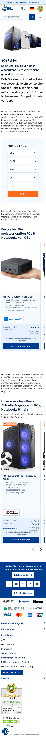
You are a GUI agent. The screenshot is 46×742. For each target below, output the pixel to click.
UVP (32, 521)
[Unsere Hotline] (23, 9)
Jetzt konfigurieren (21, 346)
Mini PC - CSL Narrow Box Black (18, 296)
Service (5, 678)
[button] (41, 356)
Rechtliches (7, 635)
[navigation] (32, 9)
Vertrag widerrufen (12, 672)
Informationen (8, 629)
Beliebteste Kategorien (12, 623)
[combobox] (14, 17)
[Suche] (24, 16)
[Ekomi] (23, 698)
